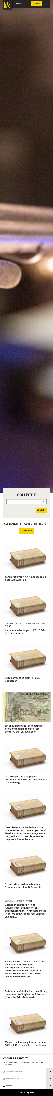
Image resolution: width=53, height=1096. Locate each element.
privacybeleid (8, 1064)
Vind (42, 510)
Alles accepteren (26, 1093)
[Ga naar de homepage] (7, 5)
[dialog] (26, 1075)
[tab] (49, 1071)
